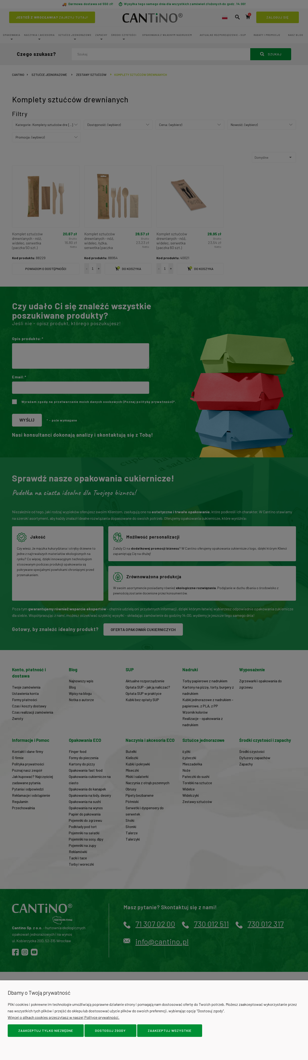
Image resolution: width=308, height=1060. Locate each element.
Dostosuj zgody (110, 1030)
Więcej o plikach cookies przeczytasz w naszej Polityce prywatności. (63, 1017)
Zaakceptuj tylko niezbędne (45, 1030)
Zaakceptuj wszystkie (170, 1030)
